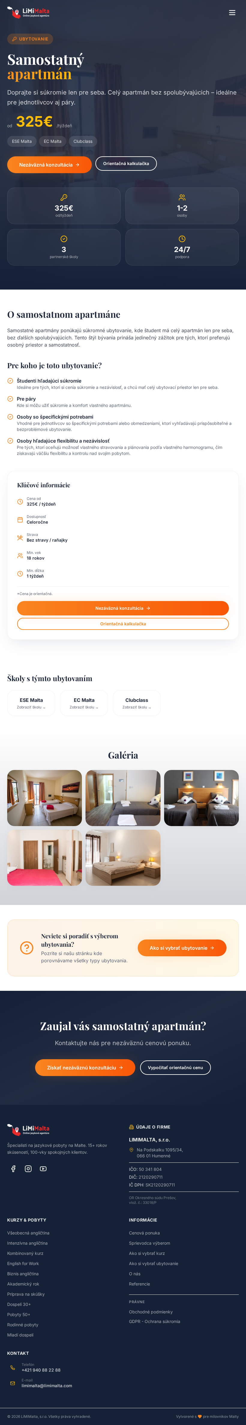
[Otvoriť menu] (232, 12)
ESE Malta (22, 141)
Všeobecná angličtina (28, 1232)
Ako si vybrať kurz (147, 1253)
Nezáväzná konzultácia (46, 165)
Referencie (139, 1283)
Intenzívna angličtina (27, 1243)
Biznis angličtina (23, 1273)
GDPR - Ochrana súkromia (154, 1321)
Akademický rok (23, 1283)
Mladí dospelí (20, 1334)
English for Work (23, 1263)
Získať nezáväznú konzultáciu (81, 1068)
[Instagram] (28, 1169)
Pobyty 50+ (18, 1314)
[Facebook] (13, 1169)
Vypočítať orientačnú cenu (175, 1067)
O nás (134, 1273)
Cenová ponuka (144, 1232)
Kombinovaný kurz (25, 1253)
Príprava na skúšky (26, 1294)
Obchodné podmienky (151, 1311)
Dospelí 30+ (19, 1304)
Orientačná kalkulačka (126, 163)
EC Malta (53, 141)
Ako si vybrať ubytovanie (178, 948)
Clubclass (83, 141)
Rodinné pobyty (22, 1324)
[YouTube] (43, 1169)
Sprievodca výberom (149, 1243)
